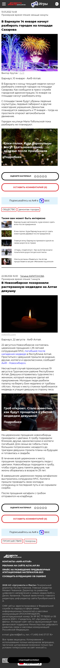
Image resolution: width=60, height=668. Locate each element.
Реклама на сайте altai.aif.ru (21, 565)
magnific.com (8, 334)
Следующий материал (29, 660)
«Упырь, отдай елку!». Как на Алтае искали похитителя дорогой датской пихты (33, 251)
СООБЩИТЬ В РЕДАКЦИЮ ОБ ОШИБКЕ (24, 576)
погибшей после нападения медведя (23, 352)
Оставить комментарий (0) (30, 187)
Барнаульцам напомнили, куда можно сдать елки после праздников (34, 223)
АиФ (22, 73)
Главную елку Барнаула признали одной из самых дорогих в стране (34, 242)
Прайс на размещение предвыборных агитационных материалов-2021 (26, 571)
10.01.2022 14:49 (9, 12)
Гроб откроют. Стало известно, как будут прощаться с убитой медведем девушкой (28, 412)
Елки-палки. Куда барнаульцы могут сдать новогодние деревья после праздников (27, 147)
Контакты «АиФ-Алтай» (17, 561)
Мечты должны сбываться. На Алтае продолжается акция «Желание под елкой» (34, 260)
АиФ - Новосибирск (13, 363)
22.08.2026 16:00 (9, 276)
